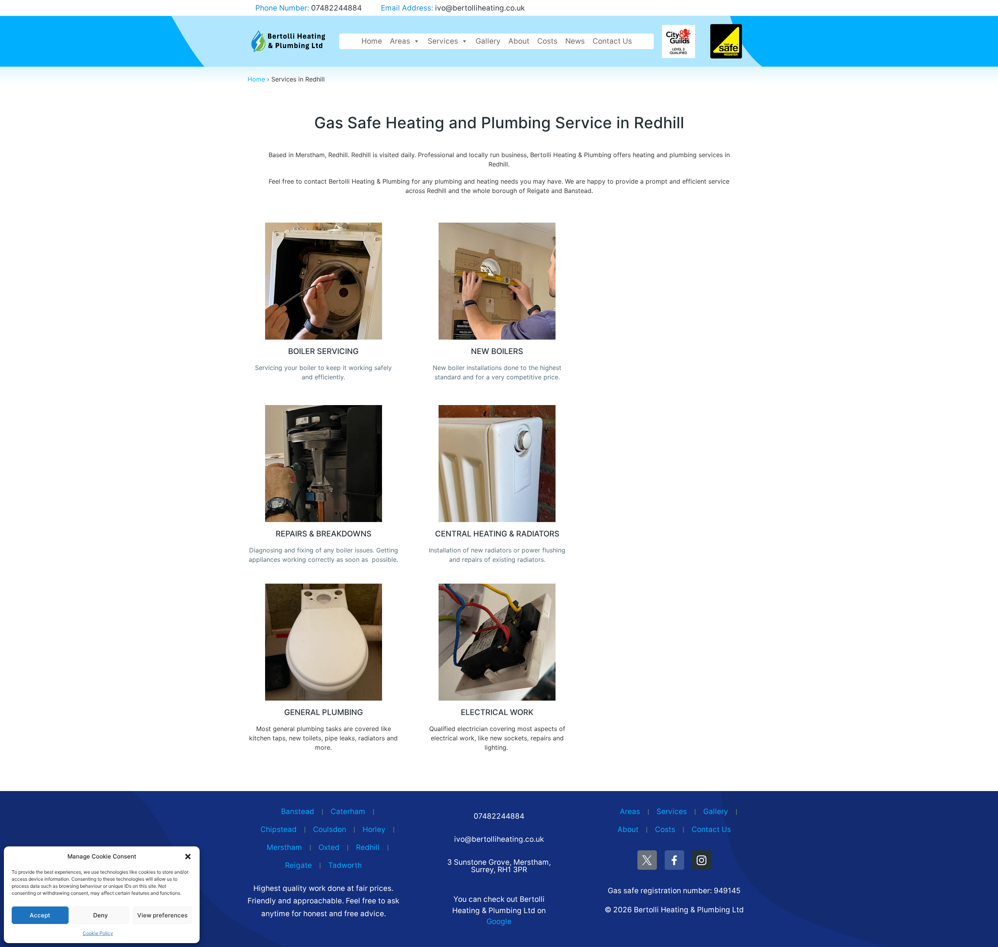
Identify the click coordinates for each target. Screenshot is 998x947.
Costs (547, 41)
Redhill (368, 847)
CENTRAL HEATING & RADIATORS (497, 533)
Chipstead (278, 829)
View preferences (162, 915)
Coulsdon (329, 829)
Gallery (488, 41)
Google (499, 921)
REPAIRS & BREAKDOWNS (324, 533)
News (575, 41)
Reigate (298, 865)
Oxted (329, 847)
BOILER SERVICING (323, 351)
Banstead (297, 811)
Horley (374, 829)
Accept (40, 915)
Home (371, 41)
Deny (100, 915)
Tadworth (345, 865)
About (518, 41)
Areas (400, 41)
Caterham (348, 811)
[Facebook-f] (674, 860)
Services (443, 41)
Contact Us (612, 41)
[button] (188, 856)
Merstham (284, 847)
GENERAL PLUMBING (323, 712)
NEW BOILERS (497, 351)
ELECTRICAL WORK (497, 712)
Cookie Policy (98, 933)
